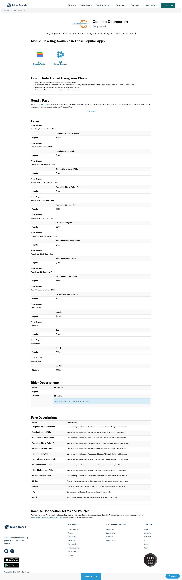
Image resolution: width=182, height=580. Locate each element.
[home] (17, 5)
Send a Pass (45, 104)
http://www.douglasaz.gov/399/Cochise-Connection (49, 518)
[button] (72, 5)
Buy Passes (91, 576)
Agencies (5, 10)
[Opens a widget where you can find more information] (172, 576)
